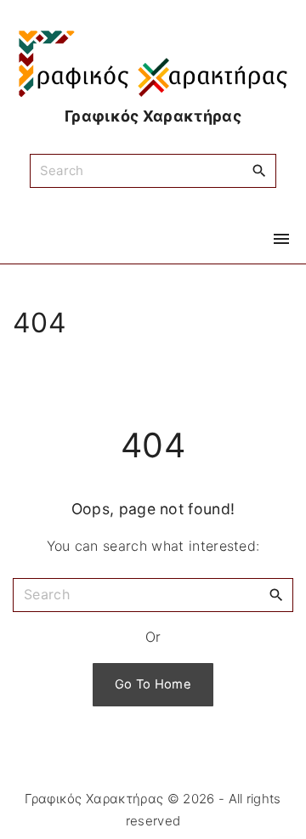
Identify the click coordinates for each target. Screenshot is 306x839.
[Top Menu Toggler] (281, 239)
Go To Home (153, 684)
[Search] (259, 170)
